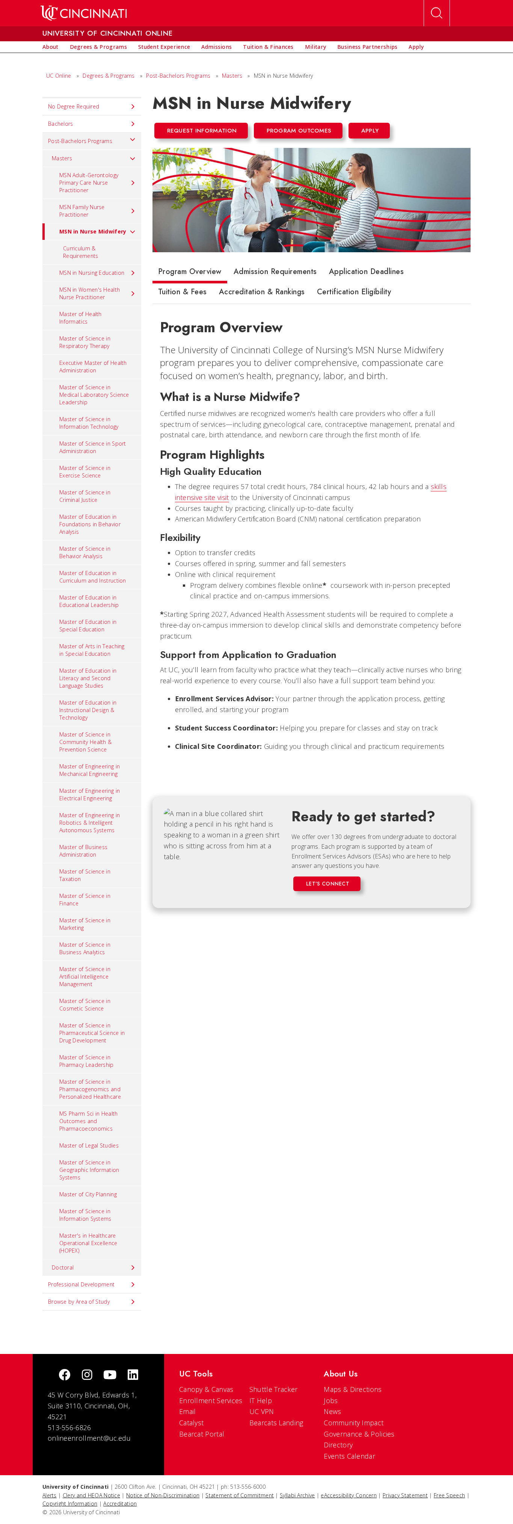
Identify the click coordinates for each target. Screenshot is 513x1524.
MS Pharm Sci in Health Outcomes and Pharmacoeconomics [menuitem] (88, 1121)
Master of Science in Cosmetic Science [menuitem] (84, 1004)
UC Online (58, 75)
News (332, 1411)
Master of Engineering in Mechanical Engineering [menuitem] (89, 770)
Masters (232, 75)
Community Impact (353, 1422)
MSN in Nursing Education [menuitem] (91, 272)
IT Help (260, 1400)
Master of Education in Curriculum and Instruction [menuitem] (92, 576)
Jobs (331, 1400)
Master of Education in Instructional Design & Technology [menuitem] (88, 710)
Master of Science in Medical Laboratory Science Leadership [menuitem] (94, 395)
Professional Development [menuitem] (81, 1284)
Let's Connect (327, 883)
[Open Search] (437, 13)
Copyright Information (69, 1503)
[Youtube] (109, 1375)
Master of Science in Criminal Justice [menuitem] (84, 496)
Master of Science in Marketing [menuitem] (84, 924)
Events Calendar (349, 1456)
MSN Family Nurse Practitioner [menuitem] (82, 210)
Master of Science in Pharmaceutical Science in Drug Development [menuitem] (92, 1033)
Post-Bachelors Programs (178, 75)
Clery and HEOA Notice (91, 1495)
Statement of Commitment (239, 1495)
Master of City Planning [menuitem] (88, 1194)
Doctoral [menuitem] (63, 1267)
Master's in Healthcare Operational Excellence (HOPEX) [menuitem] (88, 1243)
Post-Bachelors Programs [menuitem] (80, 141)
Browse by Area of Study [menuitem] (79, 1301)
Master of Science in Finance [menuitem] (84, 899)
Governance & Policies (359, 1433)
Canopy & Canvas (206, 1389)
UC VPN (261, 1411)
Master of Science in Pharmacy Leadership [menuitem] (86, 1061)
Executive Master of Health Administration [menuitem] (93, 366)
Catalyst (191, 1422)
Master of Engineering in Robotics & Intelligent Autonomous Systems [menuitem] (89, 823)
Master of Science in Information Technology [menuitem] (89, 423)
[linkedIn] (133, 1375)
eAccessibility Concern (349, 1495)
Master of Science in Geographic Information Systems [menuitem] (89, 1170)
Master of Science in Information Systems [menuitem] (85, 1215)
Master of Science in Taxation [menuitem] (84, 875)
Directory (338, 1444)
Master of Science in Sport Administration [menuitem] (92, 447)
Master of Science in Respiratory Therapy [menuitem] (84, 342)
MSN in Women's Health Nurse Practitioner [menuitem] (89, 293)
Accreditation (120, 1503)
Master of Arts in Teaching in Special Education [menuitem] (92, 650)
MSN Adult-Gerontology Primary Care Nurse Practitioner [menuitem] (88, 183)
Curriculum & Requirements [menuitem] (80, 252)
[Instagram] (87, 1375)
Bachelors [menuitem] (60, 123)
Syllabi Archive (297, 1495)
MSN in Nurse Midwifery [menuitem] (93, 231)
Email (187, 1411)
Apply (370, 130)
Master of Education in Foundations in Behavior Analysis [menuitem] (90, 524)
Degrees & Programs (108, 75)
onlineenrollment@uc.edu (89, 1438)
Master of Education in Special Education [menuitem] (88, 625)
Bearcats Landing (276, 1422)
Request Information (202, 130)
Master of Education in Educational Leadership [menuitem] (89, 601)
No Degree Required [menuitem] (73, 106)
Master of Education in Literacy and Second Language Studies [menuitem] (88, 678)
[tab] (189, 273)
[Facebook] (65, 1375)
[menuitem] (50, 47)
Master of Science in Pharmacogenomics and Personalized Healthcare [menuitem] (90, 1089)
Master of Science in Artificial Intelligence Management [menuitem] (84, 976)
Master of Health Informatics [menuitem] (80, 317)
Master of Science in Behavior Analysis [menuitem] (84, 552)
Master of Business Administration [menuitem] (83, 850)
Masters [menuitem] (62, 158)
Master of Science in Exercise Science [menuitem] (84, 471)
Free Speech (449, 1495)
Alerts (49, 1495)
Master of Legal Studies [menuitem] (89, 1145)
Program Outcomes (299, 130)
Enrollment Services (211, 1400)
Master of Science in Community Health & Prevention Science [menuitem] (85, 742)
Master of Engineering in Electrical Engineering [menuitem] (89, 794)
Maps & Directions (353, 1389)
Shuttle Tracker (273, 1389)
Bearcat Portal (201, 1433)
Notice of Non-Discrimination (162, 1495)
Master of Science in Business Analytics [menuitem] (84, 948)
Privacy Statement (405, 1495)
